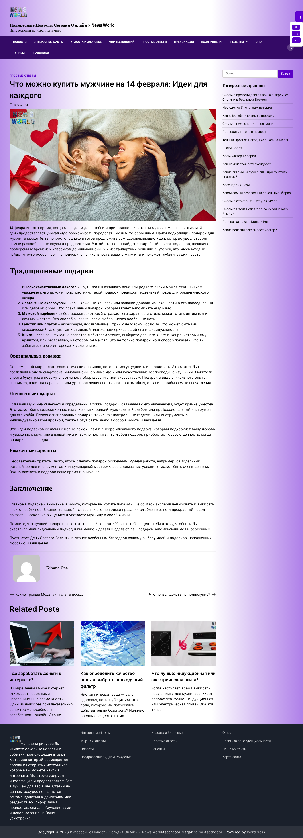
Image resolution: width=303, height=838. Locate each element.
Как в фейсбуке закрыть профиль (248, 115)
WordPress (256, 832)
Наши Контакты (234, 749)
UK (296, 33)
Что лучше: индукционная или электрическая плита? (184, 676)
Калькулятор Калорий (239, 156)
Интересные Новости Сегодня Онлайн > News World (62, 25)
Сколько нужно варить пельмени (247, 123)
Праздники (40, 53)
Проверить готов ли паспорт (244, 131)
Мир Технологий (121, 41)
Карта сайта (231, 757)
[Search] (290, 47)
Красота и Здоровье (86, 41)
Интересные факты (48, 41)
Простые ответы (154, 41)
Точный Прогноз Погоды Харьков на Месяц (255, 140)
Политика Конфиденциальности (246, 741)
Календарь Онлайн (236, 185)
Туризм (19, 53)
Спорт (260, 41)
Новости (20, 41)
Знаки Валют (232, 148)
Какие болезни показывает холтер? (249, 230)
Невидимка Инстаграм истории (247, 107)
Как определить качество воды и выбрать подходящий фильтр (112, 680)
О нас (226, 732)
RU (296, 40)
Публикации (184, 41)
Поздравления (212, 41)
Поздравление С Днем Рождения (106, 757)
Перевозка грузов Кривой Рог (245, 221)
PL (296, 27)
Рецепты (237, 41)
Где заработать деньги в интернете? (35, 676)
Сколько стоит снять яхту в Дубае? (249, 201)
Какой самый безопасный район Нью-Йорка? (257, 193)
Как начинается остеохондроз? (246, 164)
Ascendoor (213, 832)
